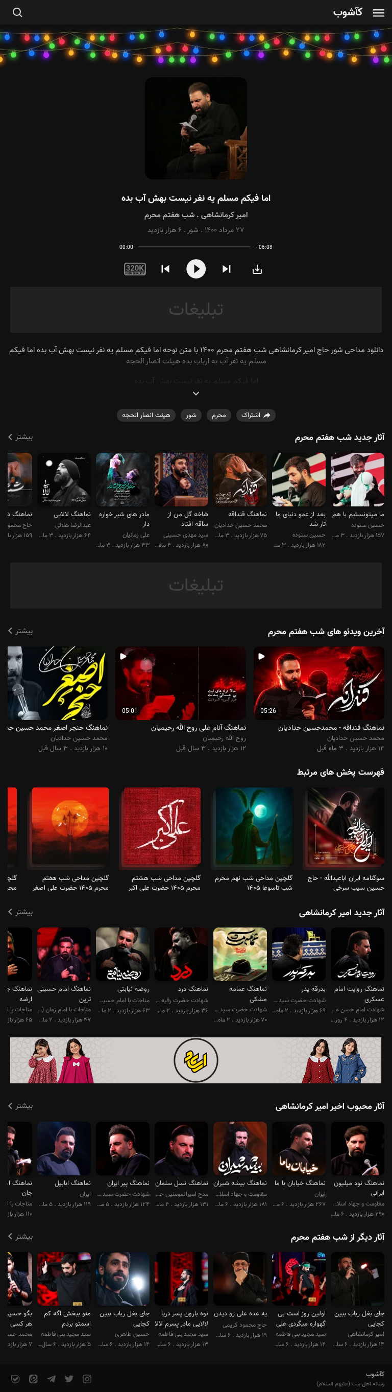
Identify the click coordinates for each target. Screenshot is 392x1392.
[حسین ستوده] (357, 481)
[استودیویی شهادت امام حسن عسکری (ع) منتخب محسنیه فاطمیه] (357, 955)
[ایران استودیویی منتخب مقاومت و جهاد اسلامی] (64, 1150)
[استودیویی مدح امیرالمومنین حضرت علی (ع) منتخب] (181, 1150)
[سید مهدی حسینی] (181, 481)
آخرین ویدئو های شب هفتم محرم (326, 632)
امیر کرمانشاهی (224, 215)
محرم (219, 415)
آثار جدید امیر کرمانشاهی (341, 913)
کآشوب (348, 13)
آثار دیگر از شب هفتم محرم (337, 1237)
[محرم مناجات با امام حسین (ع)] (346, 830)
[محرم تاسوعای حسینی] (254, 830)
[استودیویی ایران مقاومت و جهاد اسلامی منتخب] (299, 1150)
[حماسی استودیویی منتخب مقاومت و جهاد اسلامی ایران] (357, 1150)
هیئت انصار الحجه (146, 415)
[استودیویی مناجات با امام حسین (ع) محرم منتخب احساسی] (123, 955)
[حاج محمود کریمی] (240, 1280)
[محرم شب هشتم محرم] (162, 830)
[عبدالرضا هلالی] (64, 481)
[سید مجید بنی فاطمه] (299, 1280)
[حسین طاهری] (123, 1280)
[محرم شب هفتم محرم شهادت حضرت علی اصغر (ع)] (70, 830)
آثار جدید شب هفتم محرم (339, 438)
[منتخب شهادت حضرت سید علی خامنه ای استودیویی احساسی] (123, 1150)
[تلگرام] (50, 1379)
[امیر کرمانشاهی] (357, 1280)
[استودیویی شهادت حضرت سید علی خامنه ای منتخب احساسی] (240, 955)
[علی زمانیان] (123, 481)
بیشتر (24, 437)
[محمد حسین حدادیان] (240, 481)
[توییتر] (68, 1379)
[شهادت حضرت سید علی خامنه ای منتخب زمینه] (299, 955)
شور (193, 230)
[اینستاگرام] (86, 1379)
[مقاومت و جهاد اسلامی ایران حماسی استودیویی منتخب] (240, 1150)
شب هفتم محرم (169, 215)
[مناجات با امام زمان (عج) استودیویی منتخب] (64, 955)
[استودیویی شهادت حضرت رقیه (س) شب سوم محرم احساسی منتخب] (181, 955)
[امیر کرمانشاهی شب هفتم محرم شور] (196, 128)
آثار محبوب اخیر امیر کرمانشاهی (330, 1106)
